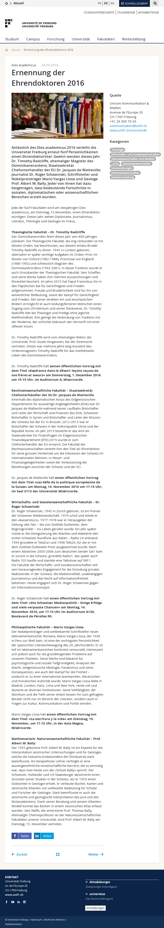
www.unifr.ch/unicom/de (128, 130)
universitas (97, 894)
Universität (81, 39)
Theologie (117, 150)
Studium (12, 39)
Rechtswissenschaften (125, 173)
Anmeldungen (95, 908)
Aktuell (18, 3)
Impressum (36, 919)
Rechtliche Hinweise (54, 919)
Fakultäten (106, 39)
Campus (33, 39)
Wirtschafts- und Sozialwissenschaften (135, 154)
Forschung (55, 39)
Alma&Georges (99, 882)
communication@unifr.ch (128, 126)
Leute (115, 163)
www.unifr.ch (14, 895)
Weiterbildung (133, 39)
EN (112, 3)
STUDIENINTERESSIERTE (99, 12)
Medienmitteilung (122, 177)
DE (106, 3)
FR (99, 3)
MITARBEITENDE (148, 12)
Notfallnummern (13, 924)
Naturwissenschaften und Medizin (133, 159)
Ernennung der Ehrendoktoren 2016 (48, 50)
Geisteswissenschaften (136, 163)
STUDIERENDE (126, 12)
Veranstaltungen (121, 168)
